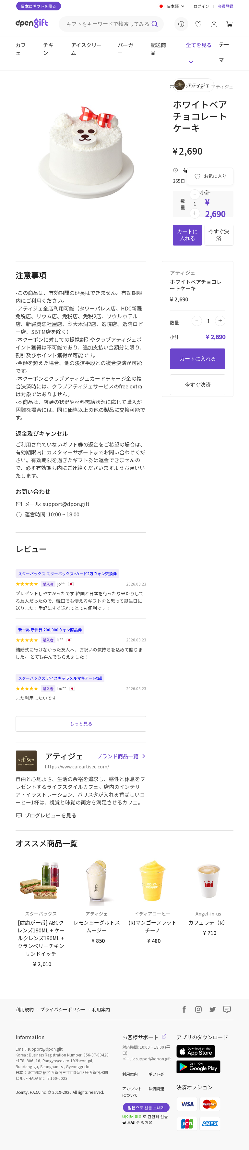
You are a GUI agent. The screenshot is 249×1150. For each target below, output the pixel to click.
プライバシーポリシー (63, 1009)
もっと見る (81, 723)
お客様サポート (141, 1037)
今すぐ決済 (218, 235)
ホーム (176, 86)
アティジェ (222, 86)
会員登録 (225, 6)
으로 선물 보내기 (146, 1107)
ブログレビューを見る (51, 815)
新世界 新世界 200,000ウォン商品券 (50, 629)
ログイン (201, 6)
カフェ (197, 86)
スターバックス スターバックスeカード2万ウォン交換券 (67, 573)
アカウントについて (132, 1092)
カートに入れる (187, 235)
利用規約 (25, 1009)
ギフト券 (156, 1074)
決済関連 (156, 1088)
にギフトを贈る (38, 6)
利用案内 (101, 1009)
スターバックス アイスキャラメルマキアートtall (60, 678)
